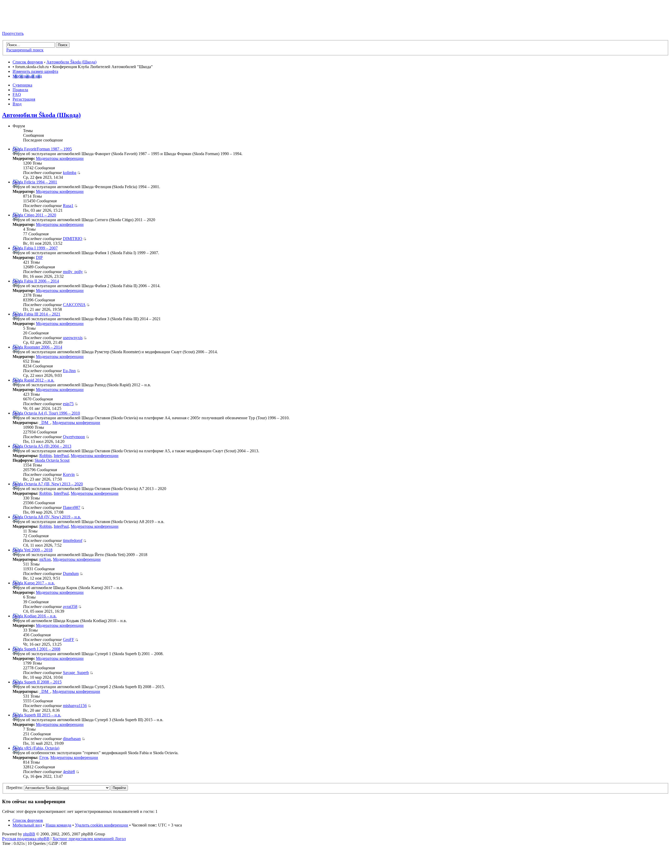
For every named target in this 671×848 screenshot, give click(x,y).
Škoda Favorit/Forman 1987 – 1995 (42, 149)
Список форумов (28, 62)
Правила (20, 90)
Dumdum (71, 573)
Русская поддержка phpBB (26, 838)
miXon (45, 559)
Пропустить (13, 33)
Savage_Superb (76, 672)
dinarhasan (72, 738)
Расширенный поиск (25, 50)
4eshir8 (69, 771)
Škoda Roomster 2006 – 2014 (37, 347)
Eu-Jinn (69, 370)
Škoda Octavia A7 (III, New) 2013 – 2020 (48, 484)
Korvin (69, 474)
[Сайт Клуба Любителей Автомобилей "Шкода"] (28, 24)
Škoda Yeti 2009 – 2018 (32, 550)
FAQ (17, 94)
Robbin (45, 455)
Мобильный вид (27, 76)
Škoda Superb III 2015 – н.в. (37, 715)
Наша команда (58, 825)
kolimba (69, 172)
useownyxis (73, 337)
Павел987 (71, 507)
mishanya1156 (75, 705)
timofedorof (72, 540)
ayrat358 (70, 606)
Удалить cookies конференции (101, 825)
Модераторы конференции (60, 158)
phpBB (29, 834)
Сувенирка (22, 85)
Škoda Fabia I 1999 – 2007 (35, 248)
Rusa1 (68, 205)
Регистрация (24, 99)
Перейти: (14, 787)
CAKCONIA (74, 304)
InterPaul (61, 455)
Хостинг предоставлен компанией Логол (89, 838)
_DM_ (44, 422)
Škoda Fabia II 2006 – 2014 (36, 281)
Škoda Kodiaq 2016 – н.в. (35, 616)
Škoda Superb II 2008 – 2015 (37, 682)
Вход (17, 104)
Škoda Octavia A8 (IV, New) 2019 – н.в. (47, 517)
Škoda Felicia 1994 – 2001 (35, 182)
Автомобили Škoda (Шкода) (71, 62)
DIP (39, 257)
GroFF (68, 639)
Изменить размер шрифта (35, 71)
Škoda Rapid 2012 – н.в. (33, 380)
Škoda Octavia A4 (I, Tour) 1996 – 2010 (46, 413)
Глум (43, 757)
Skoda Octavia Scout (52, 460)
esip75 (68, 403)
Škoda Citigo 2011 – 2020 (34, 215)
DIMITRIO (72, 238)
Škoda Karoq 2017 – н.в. (34, 583)
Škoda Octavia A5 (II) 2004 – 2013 (42, 446)
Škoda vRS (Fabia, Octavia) (36, 748)
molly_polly (73, 271)
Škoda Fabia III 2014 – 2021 (36, 314)
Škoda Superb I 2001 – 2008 (36, 649)
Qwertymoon (74, 436)
